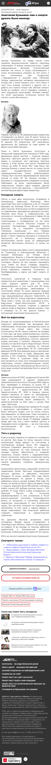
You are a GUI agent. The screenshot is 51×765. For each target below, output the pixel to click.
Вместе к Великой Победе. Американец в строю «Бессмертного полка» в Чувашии (25, 558)
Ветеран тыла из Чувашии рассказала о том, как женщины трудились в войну (29, 646)
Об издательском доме (26, 664)
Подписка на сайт (11, 674)
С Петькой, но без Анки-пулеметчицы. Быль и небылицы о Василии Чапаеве (28, 638)
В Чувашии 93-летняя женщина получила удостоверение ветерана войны (26, 616)
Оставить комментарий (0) (25, 578)
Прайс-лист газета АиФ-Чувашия (18, 681)
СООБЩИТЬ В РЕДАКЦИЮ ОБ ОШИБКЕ (19, 689)
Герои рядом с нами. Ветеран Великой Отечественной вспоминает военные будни (24, 552)
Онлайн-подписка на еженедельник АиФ (23, 671)
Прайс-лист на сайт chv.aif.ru (17, 677)
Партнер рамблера (22, 753)
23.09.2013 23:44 (7, 10)
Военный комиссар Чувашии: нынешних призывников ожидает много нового (26, 631)
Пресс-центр (8, 667)
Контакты (7, 664)
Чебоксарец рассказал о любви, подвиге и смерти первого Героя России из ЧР (26, 546)
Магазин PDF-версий (26, 667)
